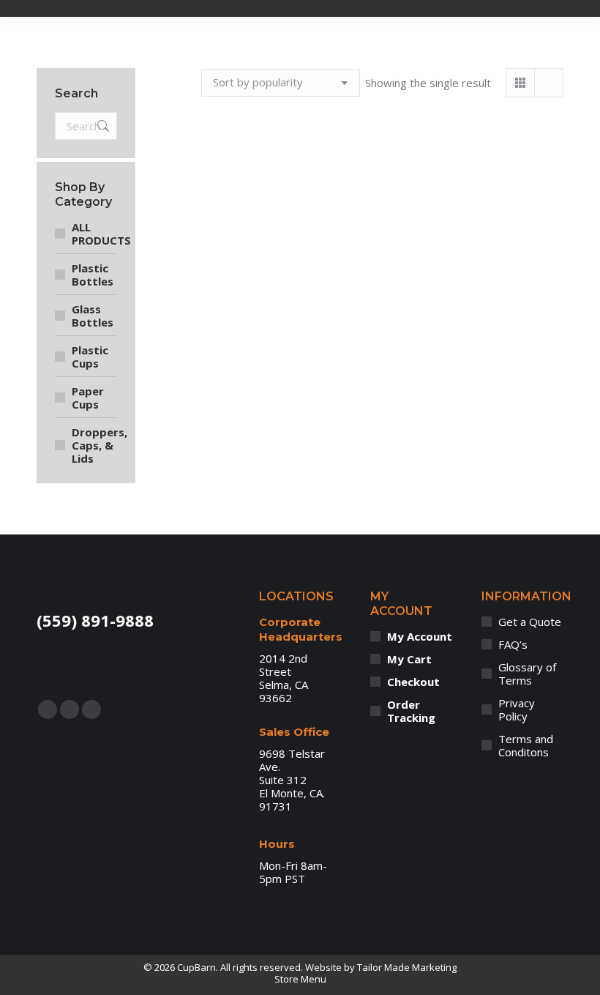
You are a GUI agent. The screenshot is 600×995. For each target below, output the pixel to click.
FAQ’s (513, 644)
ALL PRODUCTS (101, 233)
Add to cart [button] (282, 371)
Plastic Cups (90, 356)
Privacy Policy (516, 709)
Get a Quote (529, 621)
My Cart (409, 659)
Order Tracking (411, 711)
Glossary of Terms (527, 673)
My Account (419, 636)
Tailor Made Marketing (407, 967)
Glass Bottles (92, 315)
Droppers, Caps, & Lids (99, 445)
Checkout (413, 681)
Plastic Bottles (92, 274)
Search (101, 126)
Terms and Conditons (525, 745)
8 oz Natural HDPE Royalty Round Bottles (282, 308)
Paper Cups (88, 397)
